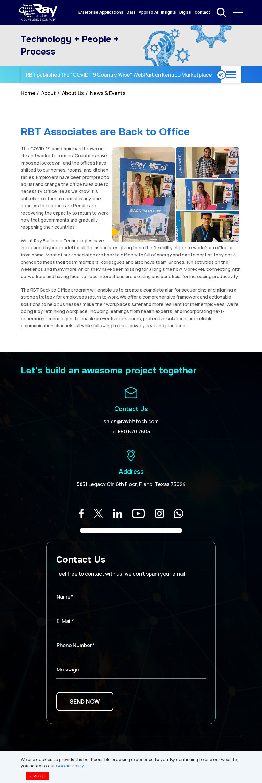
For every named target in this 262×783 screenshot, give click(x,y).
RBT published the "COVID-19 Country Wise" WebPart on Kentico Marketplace (119, 74)
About (48, 93)
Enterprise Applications (100, 12)
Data (131, 12)
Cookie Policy (70, 766)
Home (28, 93)
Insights (168, 12)
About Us (73, 93)
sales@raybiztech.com (131, 421)
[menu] (238, 12)
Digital (185, 12)
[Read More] (81, 513)
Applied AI (148, 12)
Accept (37, 776)
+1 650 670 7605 (131, 431)
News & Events (108, 93)
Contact (202, 12)
